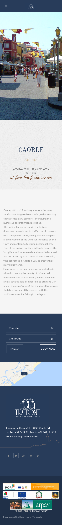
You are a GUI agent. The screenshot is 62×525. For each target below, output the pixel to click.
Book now (48, 348)
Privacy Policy (40, 511)
